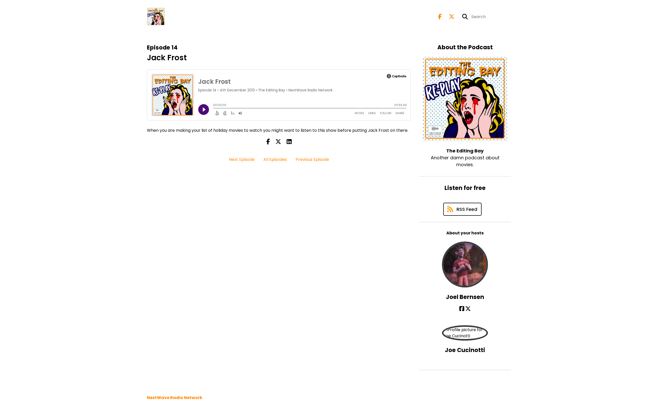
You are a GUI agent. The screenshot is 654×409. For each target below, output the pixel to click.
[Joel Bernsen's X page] (468, 309)
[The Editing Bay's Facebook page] (440, 17)
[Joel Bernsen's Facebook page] (461, 309)
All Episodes (275, 159)
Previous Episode (312, 159)
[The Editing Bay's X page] (448, 17)
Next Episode (242, 159)
